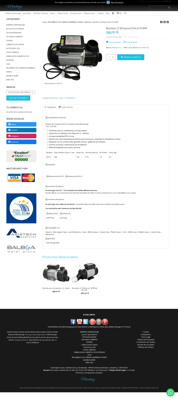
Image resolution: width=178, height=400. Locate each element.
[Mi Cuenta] (112, 13)
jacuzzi (26, 337)
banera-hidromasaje (16, 334)
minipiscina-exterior (22, 340)
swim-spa (42, 340)
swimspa (48, 340)
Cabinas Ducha (62, 13)
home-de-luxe (12, 337)
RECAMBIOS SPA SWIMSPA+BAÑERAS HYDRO (20, 70)
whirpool (35, 342)
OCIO (8, 64)
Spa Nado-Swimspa (40, 13)
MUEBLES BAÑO (12, 76)
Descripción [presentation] (51, 107)
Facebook (14, 142)
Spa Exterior (27, 13)
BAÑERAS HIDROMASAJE (15, 25)
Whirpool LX (116, 47)
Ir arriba (146, 332)
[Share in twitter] (164, 22)
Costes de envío (114, 42)
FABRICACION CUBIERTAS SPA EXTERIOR (17, 58)
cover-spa (28, 335)
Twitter (13, 124)
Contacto (100, 13)
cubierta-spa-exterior (39, 335)
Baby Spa (10, 79)
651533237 (123, 367)
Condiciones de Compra (145, 342)
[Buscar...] (125, 13)
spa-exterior (34, 340)
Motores (54, 98)
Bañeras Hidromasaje (13, 13)
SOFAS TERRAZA (12, 52)
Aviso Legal (145, 337)
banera (10, 332)
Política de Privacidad (145, 339)
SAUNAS (9, 40)
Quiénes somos (89, 13)
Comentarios (70, 98)
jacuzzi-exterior (35, 337)
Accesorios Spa (75, 13)
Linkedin (14, 130)
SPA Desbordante (14, 32)
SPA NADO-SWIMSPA (14, 36)
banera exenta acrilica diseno (24, 332)
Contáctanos (146, 334)
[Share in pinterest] (167, 22)
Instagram (15, 136)
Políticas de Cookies (146, 347)
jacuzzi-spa (45, 337)
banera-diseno (41, 332)
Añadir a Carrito (132, 57)
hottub (20, 337)
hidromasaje (52, 334)
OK (108, 2)
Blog (107, 13)
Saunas (52, 13)
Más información (117, 2)
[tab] (50, 107)
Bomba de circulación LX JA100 (56, 288)
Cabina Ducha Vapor (15, 44)
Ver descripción (131, 42)
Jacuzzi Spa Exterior (15, 29)
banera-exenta (52, 332)
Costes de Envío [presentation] (67, 107)
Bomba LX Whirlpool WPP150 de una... (84, 289)
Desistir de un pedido (145, 344)
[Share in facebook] (161, 22)
